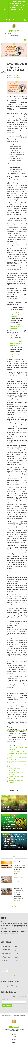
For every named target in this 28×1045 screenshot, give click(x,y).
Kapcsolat (14, 1039)
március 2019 (6, 957)
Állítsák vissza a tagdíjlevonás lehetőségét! (18, 879)
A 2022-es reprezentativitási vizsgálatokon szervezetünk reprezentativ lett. (14, 932)
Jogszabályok (17, 77)
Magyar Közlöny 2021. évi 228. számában (17, 656)
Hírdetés (14, 1034)
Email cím (5, 999)
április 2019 (5, 960)
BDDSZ (14, 31)
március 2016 (6, 950)
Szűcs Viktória (7, 809)
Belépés (14, 1042)
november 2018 (6, 953)
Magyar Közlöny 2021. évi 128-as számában (17, 602)
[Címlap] (14, 25)
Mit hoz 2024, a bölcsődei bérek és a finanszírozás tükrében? (12, 824)
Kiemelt (4, 9)
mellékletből (18, 214)
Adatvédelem (14, 1037)
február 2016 (6, 946)
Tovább (13, 906)
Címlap (2, 786)
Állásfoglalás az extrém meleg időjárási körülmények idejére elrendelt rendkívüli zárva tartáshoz (20, 865)
